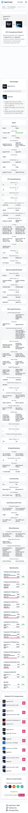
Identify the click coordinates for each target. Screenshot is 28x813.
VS (23, 703)
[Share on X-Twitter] (9, 786)
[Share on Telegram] (22, 786)
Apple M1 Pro (11, 86)
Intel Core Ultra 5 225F (12, 705)
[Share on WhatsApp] (18, 786)
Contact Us (13, 808)
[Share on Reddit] (14, 786)
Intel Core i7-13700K (11, 748)
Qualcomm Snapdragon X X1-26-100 (16, 720)
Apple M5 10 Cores (11, 733)
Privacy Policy (13, 810)
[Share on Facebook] (5, 786)
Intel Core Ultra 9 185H (12, 757)
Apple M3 (10, 97)
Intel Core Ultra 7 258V (12, 767)
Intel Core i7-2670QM (12, 742)
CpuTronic (8, 2)
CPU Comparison (11, 7)
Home (3, 7)
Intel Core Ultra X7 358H (12, 714)
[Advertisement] (14, 62)
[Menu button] (26, 2)
